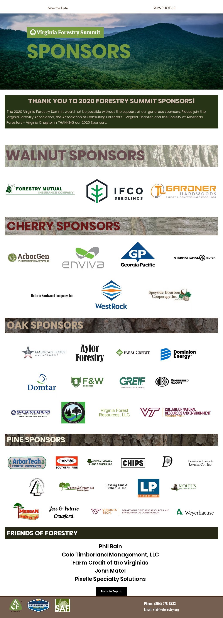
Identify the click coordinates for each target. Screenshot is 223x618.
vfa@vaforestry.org (166, 609)
